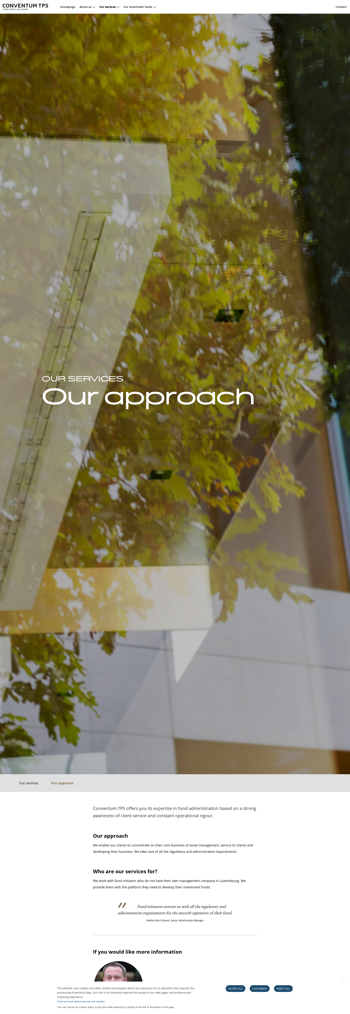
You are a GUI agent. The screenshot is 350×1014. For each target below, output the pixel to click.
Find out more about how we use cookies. (81, 1001)
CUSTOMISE (259, 988)
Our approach (62, 783)
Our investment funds (137, 7)
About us (85, 7)
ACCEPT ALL (235, 988)
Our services (107, 7)
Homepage (67, 7)
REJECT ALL (283, 988)
